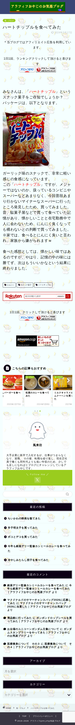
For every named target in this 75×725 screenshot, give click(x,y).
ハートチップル (44, 285)
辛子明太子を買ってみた (23, 527)
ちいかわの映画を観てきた (24, 518)
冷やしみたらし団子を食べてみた (28, 560)
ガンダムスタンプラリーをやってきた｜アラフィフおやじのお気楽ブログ (39, 632)
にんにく (10, 285)
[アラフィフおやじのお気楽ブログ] (37, 10)
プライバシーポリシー (43, 716)
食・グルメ (9, 20)
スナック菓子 (25, 285)
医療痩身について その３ (23, 643)
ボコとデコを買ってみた (23, 537)
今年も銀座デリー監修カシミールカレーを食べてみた (39, 548)
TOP (24, 716)
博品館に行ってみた (19, 618)
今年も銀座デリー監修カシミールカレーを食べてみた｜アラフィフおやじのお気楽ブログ (39, 588)
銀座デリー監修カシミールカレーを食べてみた (36, 585)
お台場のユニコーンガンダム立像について (33, 629)
